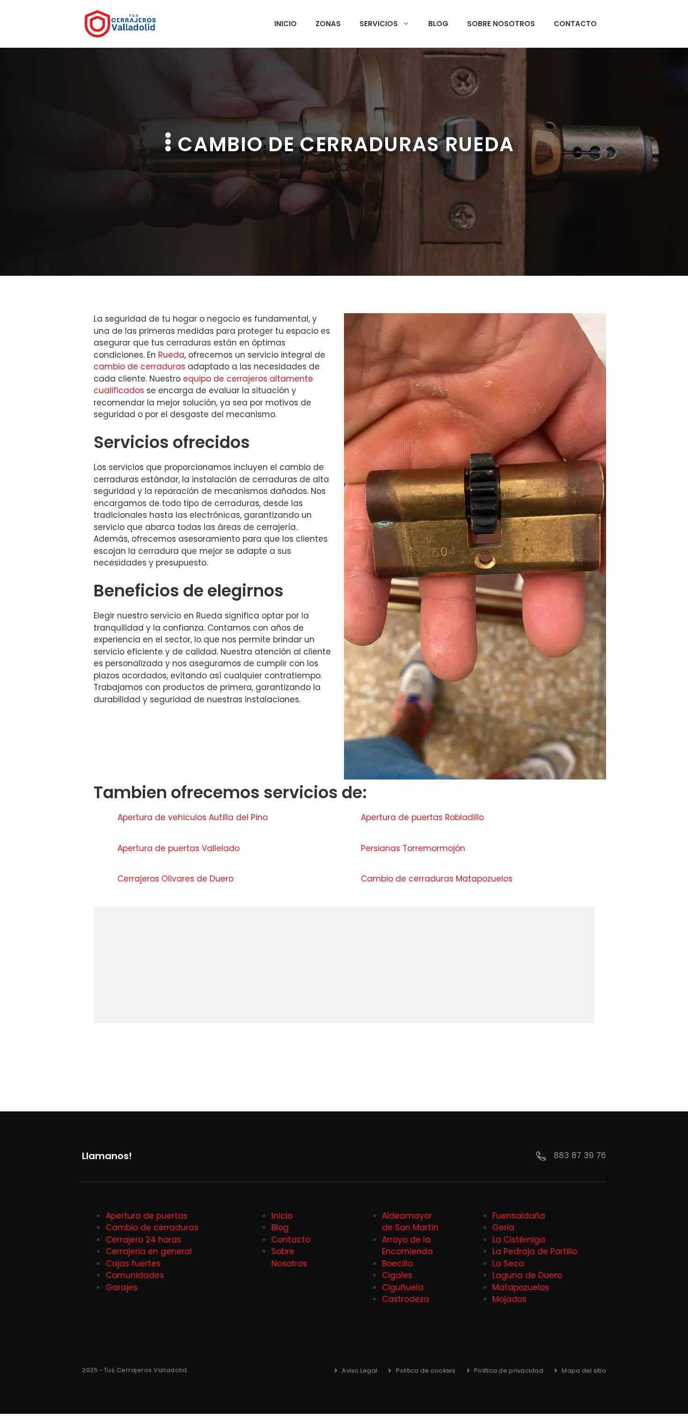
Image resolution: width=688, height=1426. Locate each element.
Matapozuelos (520, 1287)
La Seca (508, 1263)
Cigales (397, 1275)
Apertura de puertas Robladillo (423, 817)
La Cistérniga (518, 1239)
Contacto (575, 24)
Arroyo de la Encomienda (407, 1245)
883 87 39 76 (580, 1155)
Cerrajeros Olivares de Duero (176, 878)
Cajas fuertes (133, 1263)
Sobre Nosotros (501, 24)
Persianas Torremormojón (414, 848)
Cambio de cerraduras (152, 1227)
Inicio (285, 24)
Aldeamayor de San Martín (410, 1222)
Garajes (122, 1287)
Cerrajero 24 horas (143, 1239)
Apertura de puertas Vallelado (179, 848)
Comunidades (135, 1275)
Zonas (328, 24)
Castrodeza (405, 1299)
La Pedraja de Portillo (534, 1251)
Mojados (509, 1299)
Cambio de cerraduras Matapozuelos (438, 878)
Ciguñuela (403, 1287)
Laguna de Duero (527, 1275)
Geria (503, 1227)
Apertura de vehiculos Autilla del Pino (193, 817)
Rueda (171, 354)
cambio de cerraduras (139, 366)
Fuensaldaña (518, 1215)
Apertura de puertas (147, 1215)
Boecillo (397, 1263)
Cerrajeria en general (149, 1251)
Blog (438, 24)
